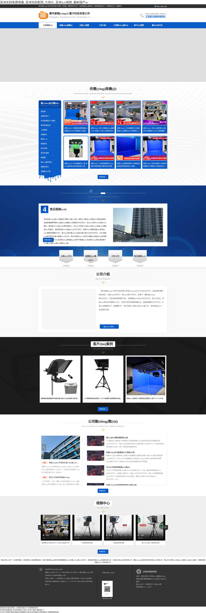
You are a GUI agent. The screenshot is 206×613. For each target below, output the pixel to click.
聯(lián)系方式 (157, 25)
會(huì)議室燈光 (46, 162)
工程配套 (44, 130)
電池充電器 (45, 153)
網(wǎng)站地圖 (86, 578)
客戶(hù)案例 (139, 25)
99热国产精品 (9, 612)
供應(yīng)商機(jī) (66, 25)
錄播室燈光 (45, 167)
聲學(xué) (44, 139)
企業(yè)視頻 (84, 25)
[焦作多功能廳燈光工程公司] (60, 459)
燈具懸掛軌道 (45, 125)
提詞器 (43, 111)
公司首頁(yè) (48, 25)
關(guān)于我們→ (109, 326)
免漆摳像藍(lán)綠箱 (48, 121)
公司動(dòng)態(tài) (121, 25)
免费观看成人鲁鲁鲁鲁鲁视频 (49, 612)
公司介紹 (102, 25)
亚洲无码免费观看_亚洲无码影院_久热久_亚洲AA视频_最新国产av (44, 2)
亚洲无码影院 (34, 612)
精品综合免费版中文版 (21, 612)
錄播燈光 (44, 144)
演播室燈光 (45, 116)
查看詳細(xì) (48, 240)
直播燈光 (44, 134)
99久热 (2, 612)
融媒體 (43, 157)
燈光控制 (44, 148)
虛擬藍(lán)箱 (45, 171)
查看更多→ (103, 177)
